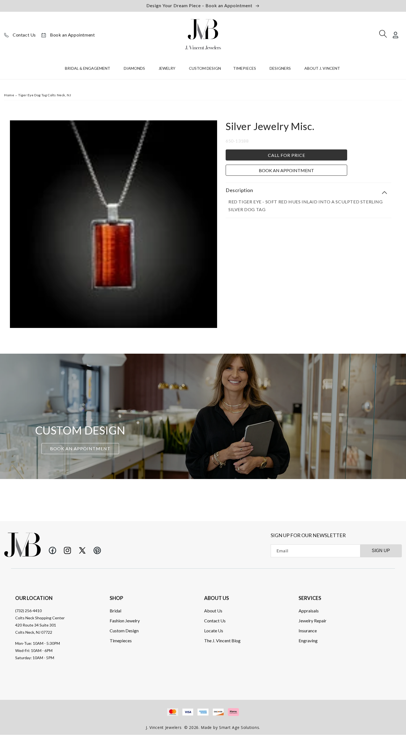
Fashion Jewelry (125, 620)
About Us (213, 610)
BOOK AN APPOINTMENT (80, 448)
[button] (88, 69)
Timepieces (121, 640)
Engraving (308, 640)
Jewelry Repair (312, 620)
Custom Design (124, 630)
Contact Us (24, 34)
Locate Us (213, 630)
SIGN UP (381, 550)
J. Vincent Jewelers (163, 727)
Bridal (115, 610)
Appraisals (309, 610)
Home (9, 95)
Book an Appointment (72, 34)
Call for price (286, 154)
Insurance (308, 630)
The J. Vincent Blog (222, 640)
